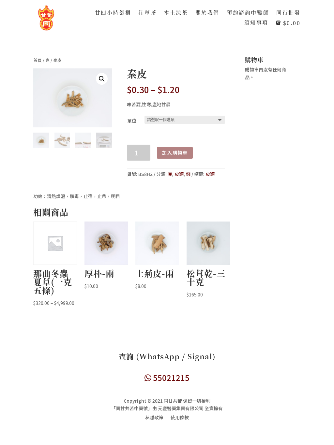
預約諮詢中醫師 (248, 13)
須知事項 (256, 23)
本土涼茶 (176, 13)
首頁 (37, 60)
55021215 (170, 377)
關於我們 (207, 13)
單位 (131, 120)
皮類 (179, 174)
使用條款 (180, 418)
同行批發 (288, 13)
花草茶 (147, 13)
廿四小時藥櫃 (113, 13)
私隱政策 (154, 418)
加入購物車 (175, 152)
